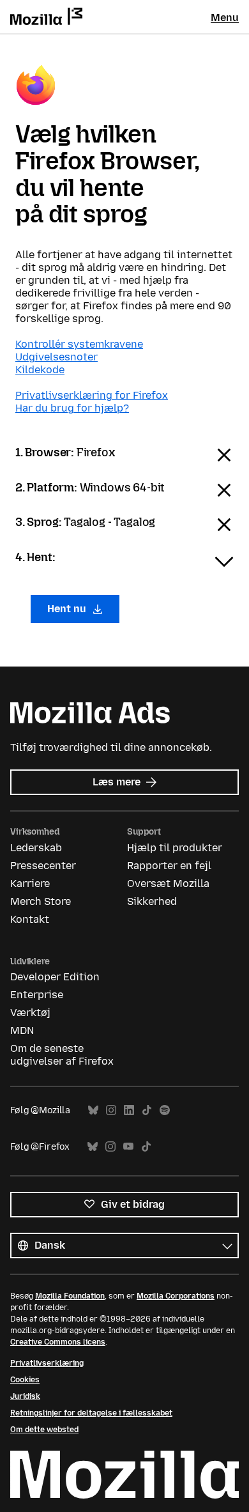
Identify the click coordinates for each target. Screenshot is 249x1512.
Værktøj (30, 1013)
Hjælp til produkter (174, 848)
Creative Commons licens (57, 1342)
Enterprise (36, 995)
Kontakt (29, 919)
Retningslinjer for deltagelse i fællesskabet (91, 1412)
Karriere (30, 883)
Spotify (164, 1110)
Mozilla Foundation (70, 1296)
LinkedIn (129, 1110)
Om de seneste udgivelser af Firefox (62, 1054)
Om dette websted (44, 1429)
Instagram (111, 1110)
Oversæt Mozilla (168, 883)
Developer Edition (55, 977)
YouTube (128, 1147)
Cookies (25, 1379)
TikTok (147, 1110)
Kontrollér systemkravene (79, 344)
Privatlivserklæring (47, 1363)
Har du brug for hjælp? (72, 408)
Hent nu (68, 609)
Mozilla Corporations (176, 1296)
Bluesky (93, 1110)
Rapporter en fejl (169, 866)
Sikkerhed (152, 901)
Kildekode (39, 370)
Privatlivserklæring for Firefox (91, 395)
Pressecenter (43, 866)
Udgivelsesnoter (56, 357)
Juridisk (25, 1396)
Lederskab (36, 848)
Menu (225, 18)
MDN (22, 1030)
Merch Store (40, 901)
